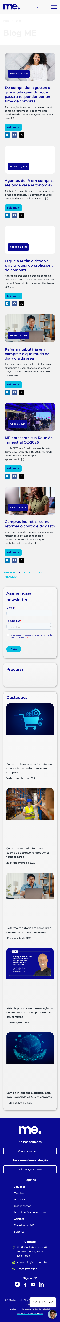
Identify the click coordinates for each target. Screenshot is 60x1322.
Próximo (11, 577)
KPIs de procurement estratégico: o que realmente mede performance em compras (29, 1012)
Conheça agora (27, 1151)
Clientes (19, 1193)
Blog (18, 20)
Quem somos (22, 1206)
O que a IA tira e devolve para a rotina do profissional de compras (29, 265)
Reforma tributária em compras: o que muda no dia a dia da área (27, 354)
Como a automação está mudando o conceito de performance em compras (29, 768)
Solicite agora (26, 1169)
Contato (19, 1218)
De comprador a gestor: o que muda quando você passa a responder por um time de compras (28, 94)
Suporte (19, 1231)
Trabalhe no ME (24, 1225)
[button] (7, 135)
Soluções (19, 1186)
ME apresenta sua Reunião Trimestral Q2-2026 (29, 440)
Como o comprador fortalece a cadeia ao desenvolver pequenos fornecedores (27, 852)
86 (40, 572)
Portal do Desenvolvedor (30, 1212)
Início (6, 20)
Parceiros (20, 1199)
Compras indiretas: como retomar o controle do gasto (30, 523)
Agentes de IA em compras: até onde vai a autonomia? (29, 183)
